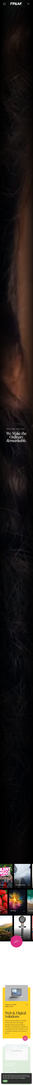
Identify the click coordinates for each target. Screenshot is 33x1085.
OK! (5, 1081)
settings (23, 1078)
